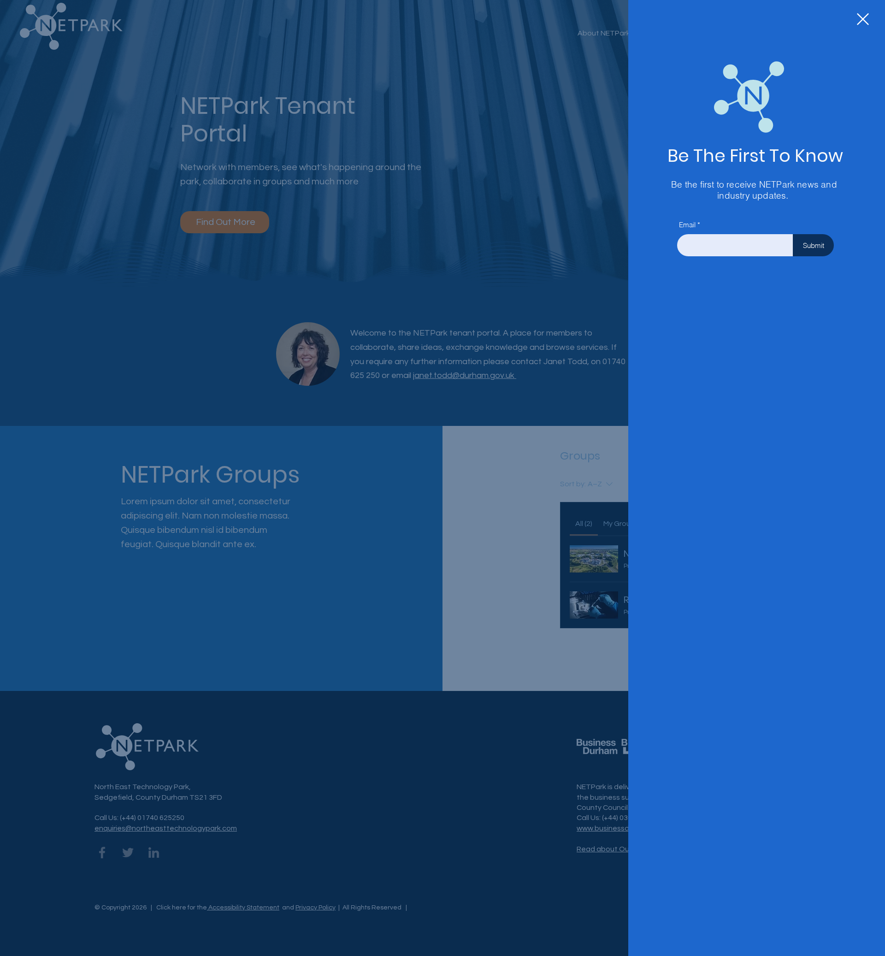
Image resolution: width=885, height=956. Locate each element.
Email (687, 224)
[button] (863, 19)
